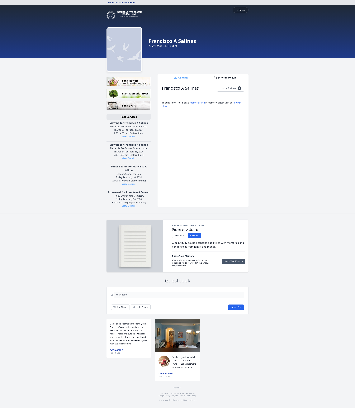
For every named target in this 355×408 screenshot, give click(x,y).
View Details (128, 136)
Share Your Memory (234, 261)
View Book (179, 235)
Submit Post (236, 307)
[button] (177, 335)
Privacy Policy (169, 396)
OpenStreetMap (180, 400)
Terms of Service (185, 396)
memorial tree (197, 102)
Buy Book (194, 235)
